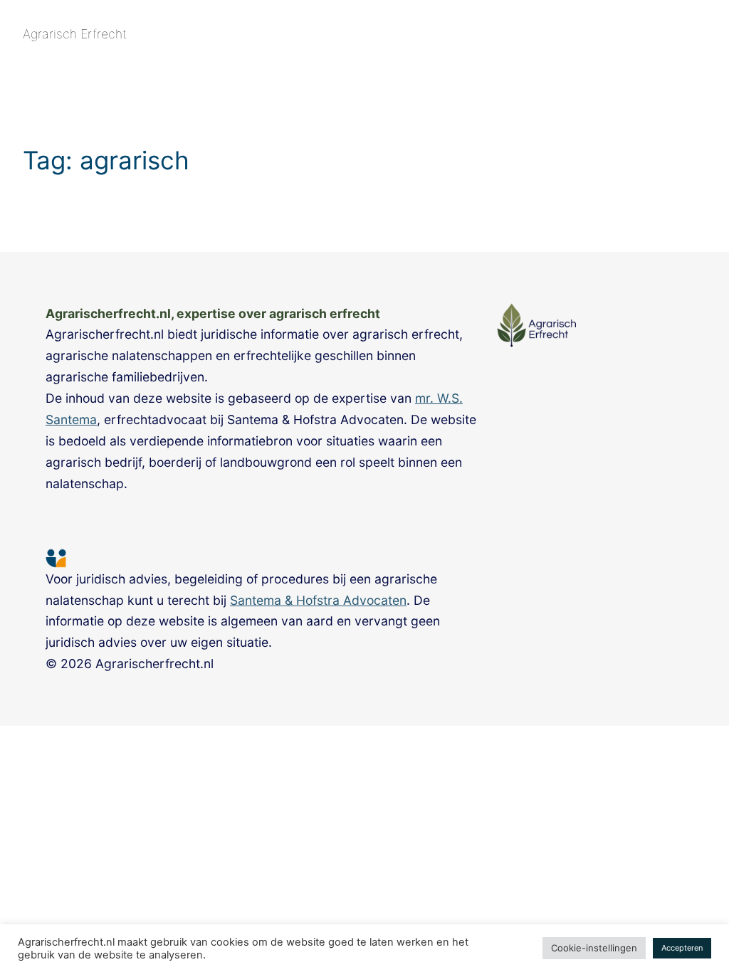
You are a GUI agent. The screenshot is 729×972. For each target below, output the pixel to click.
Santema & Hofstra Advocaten (318, 600)
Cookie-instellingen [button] (594, 947)
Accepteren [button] (682, 948)
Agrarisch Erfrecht (75, 33)
